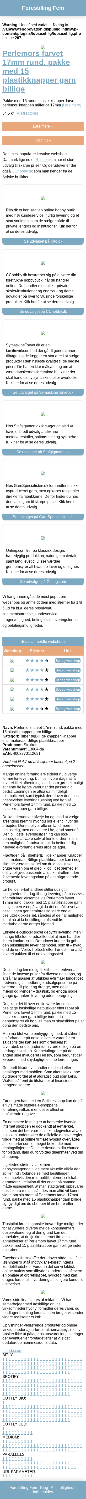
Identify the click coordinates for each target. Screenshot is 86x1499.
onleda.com (12, 1351)
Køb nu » (43, 140)
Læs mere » (43, 126)
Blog (44, 1488)
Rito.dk (42, 160)
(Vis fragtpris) (27, 113)
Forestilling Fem (43, 8)
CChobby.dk (22, 171)
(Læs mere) (71, 105)
